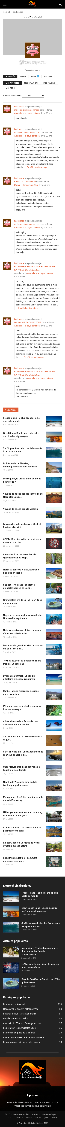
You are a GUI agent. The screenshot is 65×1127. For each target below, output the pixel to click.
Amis (34, 76)
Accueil (6, 11)
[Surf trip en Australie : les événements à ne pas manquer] (54, 452)
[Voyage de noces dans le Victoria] (54, 512)
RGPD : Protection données (17, 1114)
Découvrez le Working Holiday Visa (20, 1008)
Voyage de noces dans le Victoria (20, 509)
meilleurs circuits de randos (26, 110)
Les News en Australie (14, 1004)
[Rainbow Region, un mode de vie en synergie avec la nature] (54, 846)
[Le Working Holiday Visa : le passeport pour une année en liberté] (11, 968)
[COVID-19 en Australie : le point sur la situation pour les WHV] (54, 543)
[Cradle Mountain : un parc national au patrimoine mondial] (54, 831)
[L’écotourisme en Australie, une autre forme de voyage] (54, 710)
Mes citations (31, 83)
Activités (10, 76)
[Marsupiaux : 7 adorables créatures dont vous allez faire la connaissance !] (11, 952)
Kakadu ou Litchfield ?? (25, 181)
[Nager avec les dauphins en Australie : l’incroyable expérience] (54, 619)
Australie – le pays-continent (27, 113)
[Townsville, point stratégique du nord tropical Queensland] (54, 664)
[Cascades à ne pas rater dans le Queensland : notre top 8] (54, 558)
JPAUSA (38, 1117)
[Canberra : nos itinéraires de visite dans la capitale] (54, 694)
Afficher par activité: (12, 95)
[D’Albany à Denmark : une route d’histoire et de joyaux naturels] (54, 679)
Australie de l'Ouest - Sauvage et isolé (22, 1023)
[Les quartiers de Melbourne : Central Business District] (54, 528)
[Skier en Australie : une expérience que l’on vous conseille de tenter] (54, 755)
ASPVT (54, 1117)
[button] (60, 4)
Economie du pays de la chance (19, 1032)
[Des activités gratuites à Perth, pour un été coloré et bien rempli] (54, 649)
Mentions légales (49, 1114)
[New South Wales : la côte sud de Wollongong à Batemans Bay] (54, 785)
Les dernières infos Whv (15, 1018)
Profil (23, 76)
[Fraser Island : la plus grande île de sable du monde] (54, 421)
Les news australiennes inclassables (21, 1042)
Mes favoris (49, 83)
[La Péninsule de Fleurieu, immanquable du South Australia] (54, 467)
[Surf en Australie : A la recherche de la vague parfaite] (54, 740)
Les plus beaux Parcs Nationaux (19, 1013)
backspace (19, 106)
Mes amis (10, 88)
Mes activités (12, 83)
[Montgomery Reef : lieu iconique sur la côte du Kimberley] (54, 801)
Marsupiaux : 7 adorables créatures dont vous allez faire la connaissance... (39, 951)
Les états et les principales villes (19, 1027)
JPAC (46, 1117)
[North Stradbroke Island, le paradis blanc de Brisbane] (54, 573)
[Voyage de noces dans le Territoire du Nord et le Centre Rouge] (54, 497)
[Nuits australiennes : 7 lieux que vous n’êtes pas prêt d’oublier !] (54, 634)
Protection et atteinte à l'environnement (23, 1037)
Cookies (35, 1114)
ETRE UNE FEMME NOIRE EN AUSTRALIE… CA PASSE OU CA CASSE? (35, 268)
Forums (48, 76)
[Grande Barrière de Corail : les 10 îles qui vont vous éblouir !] (54, 603)
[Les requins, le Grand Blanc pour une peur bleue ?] (54, 482)
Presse (29, 1117)
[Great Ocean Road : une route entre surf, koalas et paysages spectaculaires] (54, 437)
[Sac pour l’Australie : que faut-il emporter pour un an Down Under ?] (54, 588)
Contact (19, 1117)
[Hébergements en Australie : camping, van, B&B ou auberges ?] (54, 816)
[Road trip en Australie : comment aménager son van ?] (54, 861)
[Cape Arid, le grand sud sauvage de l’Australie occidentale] (54, 770)
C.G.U (10, 1117)
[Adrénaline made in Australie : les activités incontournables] (54, 725)
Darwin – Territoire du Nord (26, 185)
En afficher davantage (37, 167)
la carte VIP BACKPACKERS (27, 322)
